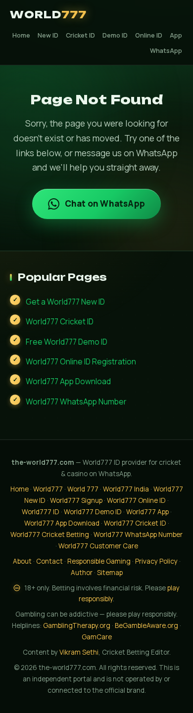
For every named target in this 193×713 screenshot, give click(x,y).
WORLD (48, 14)
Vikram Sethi (78, 652)
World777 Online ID (136, 500)
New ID (48, 35)
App (176, 35)
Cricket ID (80, 35)
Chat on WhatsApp (105, 203)
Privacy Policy (156, 561)
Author (82, 572)
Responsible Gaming (99, 561)
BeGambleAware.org (146, 625)
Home (21, 35)
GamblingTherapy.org (76, 625)
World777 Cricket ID (60, 321)
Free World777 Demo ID (66, 341)
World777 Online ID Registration (81, 361)
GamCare (97, 636)
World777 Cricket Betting (49, 534)
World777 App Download (68, 381)
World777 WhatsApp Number (76, 401)
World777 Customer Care (98, 545)
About (22, 561)
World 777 (82, 489)
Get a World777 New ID (65, 301)
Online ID (148, 35)
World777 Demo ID (93, 511)
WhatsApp (166, 50)
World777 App (147, 511)
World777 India (126, 489)
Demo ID (115, 35)
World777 (48, 489)
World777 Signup (76, 500)
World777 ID (40, 511)
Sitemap (110, 572)
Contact (49, 561)
